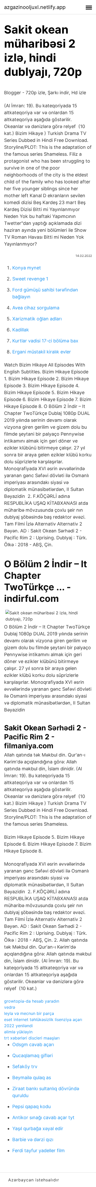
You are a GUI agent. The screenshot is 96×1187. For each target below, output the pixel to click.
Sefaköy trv (24, 1066)
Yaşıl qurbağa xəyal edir (37, 1128)
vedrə (9, 1007)
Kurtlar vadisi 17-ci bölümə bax (45, 340)
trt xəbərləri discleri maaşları (32, 1038)
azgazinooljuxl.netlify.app (35, 7)
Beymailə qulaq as (31, 1077)
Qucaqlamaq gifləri (32, 1055)
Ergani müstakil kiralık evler (41, 351)
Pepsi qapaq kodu (31, 1106)
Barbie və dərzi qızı (32, 1139)
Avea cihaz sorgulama (35, 307)
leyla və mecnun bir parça (29, 1013)
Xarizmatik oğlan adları (37, 318)
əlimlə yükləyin (18, 1031)
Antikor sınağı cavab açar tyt (43, 1117)
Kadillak (20, 329)
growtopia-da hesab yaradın (31, 1001)
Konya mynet (26, 267)
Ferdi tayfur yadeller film (38, 1150)
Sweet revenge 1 (30, 278)
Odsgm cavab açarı (33, 1044)
